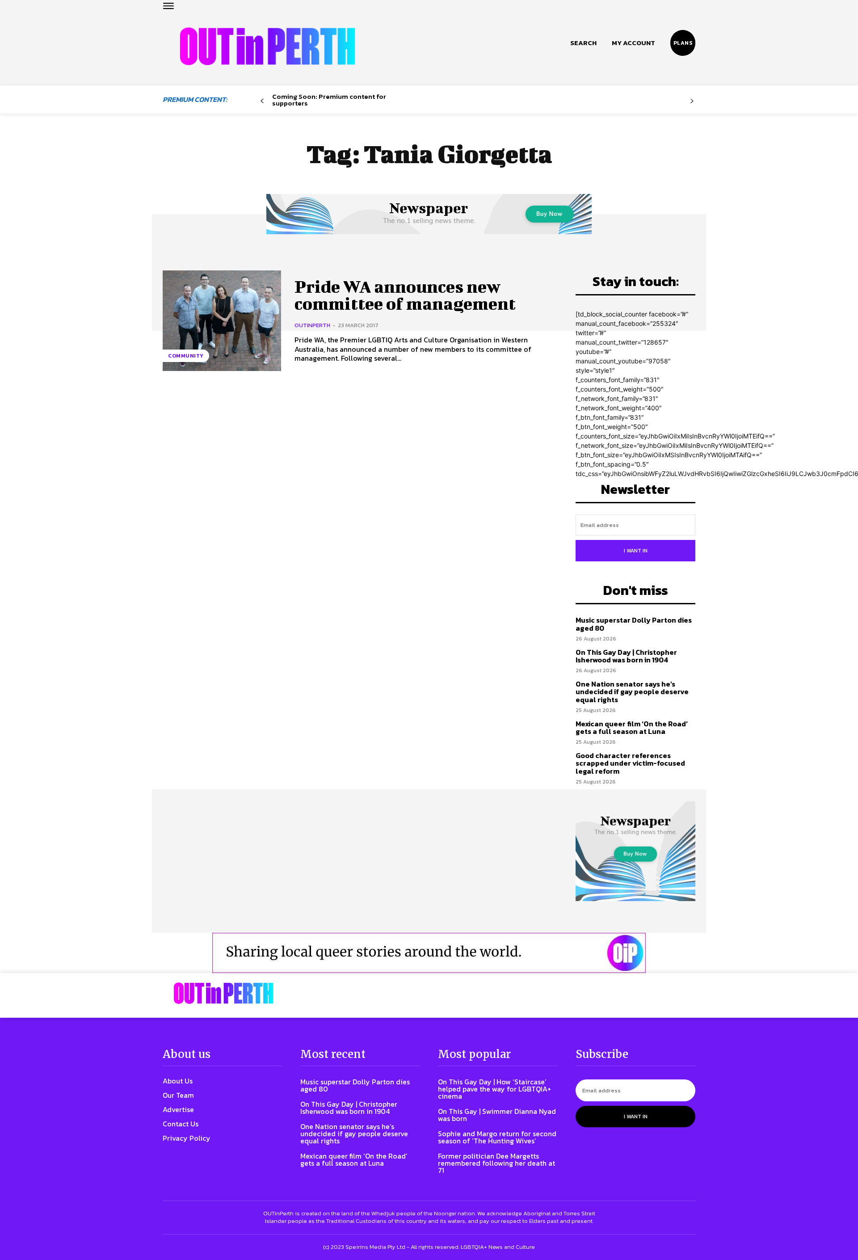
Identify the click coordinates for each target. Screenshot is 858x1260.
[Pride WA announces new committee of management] (222, 320)
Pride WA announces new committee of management (405, 295)
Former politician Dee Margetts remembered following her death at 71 (496, 1163)
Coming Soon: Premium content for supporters (329, 99)
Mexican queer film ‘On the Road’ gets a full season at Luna (632, 727)
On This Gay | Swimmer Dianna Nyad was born (497, 1115)
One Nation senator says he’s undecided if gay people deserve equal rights (632, 691)
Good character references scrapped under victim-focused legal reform (630, 763)
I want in (636, 551)
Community (186, 356)
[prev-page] (262, 101)
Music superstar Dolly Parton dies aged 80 (634, 624)
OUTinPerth (312, 325)
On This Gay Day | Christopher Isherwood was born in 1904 (626, 656)
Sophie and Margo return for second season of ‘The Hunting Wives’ (497, 1137)
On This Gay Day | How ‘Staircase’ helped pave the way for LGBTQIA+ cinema (494, 1088)
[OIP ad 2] (429, 953)
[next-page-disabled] (692, 101)
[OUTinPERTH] (267, 46)
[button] (583, 43)
